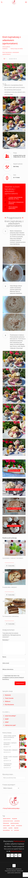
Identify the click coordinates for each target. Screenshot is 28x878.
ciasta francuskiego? (10, 716)
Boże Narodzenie (9, 704)
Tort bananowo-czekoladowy (10, 616)
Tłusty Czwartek (9, 698)
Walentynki (8, 695)
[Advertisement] (14, 20)
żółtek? (7, 722)
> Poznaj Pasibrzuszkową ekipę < (11, 808)
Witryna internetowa (7, 669)
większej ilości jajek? (10, 725)
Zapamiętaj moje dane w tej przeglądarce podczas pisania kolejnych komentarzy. (13, 677)
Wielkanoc (7, 701)
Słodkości (5, 48)
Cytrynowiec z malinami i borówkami (12, 558)
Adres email (5, 663)
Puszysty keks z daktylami (9, 587)
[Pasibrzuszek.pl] (14, 2)
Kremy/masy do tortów (17, 48)
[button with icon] (8, 855)
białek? (7, 719)
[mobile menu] (26, 2)
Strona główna (6, 46)
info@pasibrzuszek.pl (16, 851)
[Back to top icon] (14, 865)
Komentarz (5, 640)
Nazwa (4, 657)
